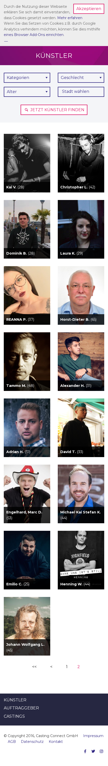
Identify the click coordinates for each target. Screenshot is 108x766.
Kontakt (56, 741)
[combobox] (81, 92)
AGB (12, 741)
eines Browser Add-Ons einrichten (34, 34)
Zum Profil (27, 172)
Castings (14, 716)
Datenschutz (32, 741)
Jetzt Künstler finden (56, 109)
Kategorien (18, 77)
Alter (12, 91)
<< (34, 666)
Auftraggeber (21, 708)
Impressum (93, 736)
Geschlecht (72, 77)
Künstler (15, 700)
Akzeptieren (88, 8)
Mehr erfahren (69, 18)
